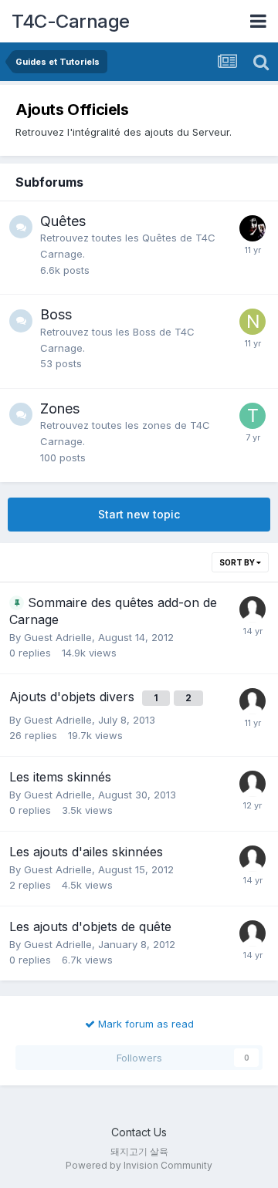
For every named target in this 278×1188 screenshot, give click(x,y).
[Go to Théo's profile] (252, 416)
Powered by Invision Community (139, 1165)
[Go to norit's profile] (252, 322)
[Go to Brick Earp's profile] (252, 228)
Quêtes (63, 221)
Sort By (237, 562)
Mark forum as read (144, 1024)
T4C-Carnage (71, 21)
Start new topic (139, 514)
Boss (56, 314)
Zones (60, 408)
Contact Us (139, 1132)
